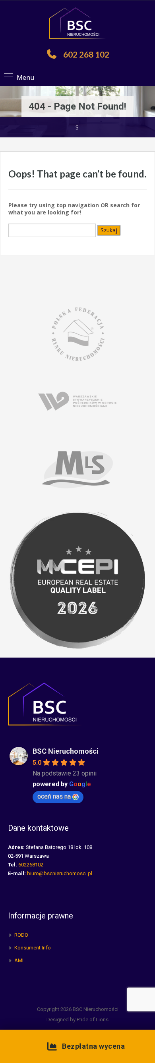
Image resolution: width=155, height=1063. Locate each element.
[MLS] (77, 468)
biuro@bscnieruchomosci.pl (59, 873)
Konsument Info (32, 948)
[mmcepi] (77, 579)
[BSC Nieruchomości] (77, 23)
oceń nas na (54, 796)
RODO (21, 935)
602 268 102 (86, 54)
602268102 (30, 865)
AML (19, 960)
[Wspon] (77, 401)
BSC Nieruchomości (66, 751)
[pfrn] (77, 333)
